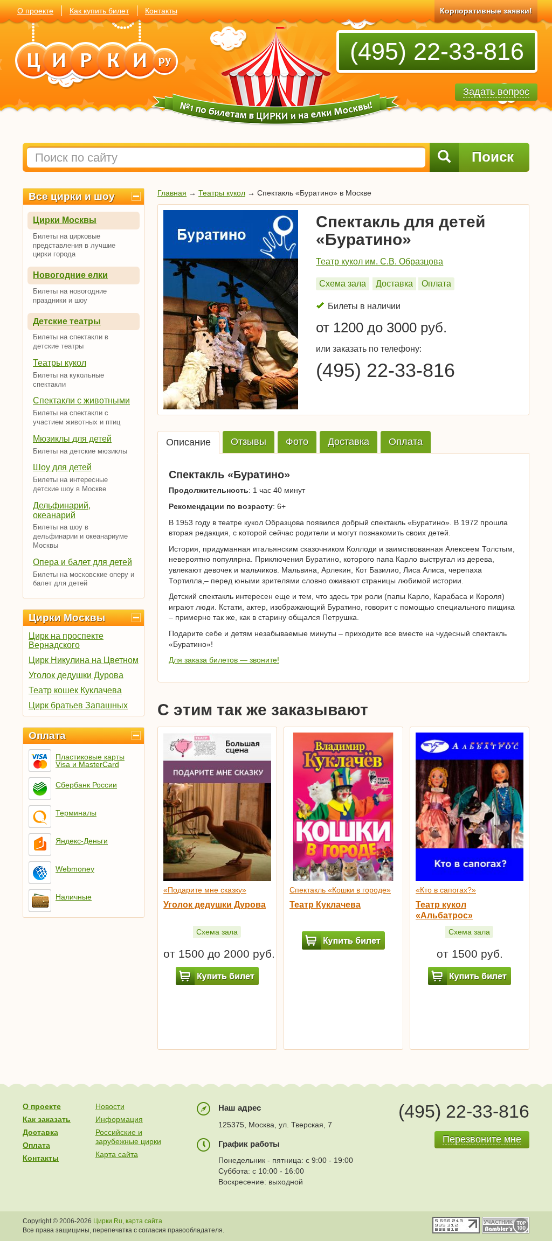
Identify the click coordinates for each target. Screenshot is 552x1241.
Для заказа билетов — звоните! (224, 660)
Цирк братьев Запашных (78, 705)
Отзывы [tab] (248, 441)
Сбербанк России (86, 784)
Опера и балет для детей (82, 562)
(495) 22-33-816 (437, 51)
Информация (119, 1119)
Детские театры (67, 321)
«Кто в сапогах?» (446, 890)
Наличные (74, 897)
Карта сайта (116, 1154)
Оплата (47, 735)
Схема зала (342, 283)
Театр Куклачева (325, 904)
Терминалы (76, 812)
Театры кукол (59, 362)
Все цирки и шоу (72, 196)
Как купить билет (99, 10)
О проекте (35, 10)
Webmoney (75, 868)
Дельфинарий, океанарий (62, 510)
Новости (110, 1106)
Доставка (394, 283)
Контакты (161, 10)
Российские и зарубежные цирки (128, 1137)
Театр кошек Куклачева (75, 690)
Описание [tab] (188, 442)
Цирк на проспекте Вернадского (66, 640)
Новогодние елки (70, 275)
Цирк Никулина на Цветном (84, 660)
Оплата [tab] (406, 441)
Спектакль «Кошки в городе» (340, 890)
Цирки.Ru (107, 1221)
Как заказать (47, 1119)
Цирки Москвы (64, 220)
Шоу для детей (62, 467)
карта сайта (144, 1221)
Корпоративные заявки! (486, 10)
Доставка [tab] (348, 441)
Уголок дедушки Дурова (76, 675)
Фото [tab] (297, 441)
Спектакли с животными (81, 400)
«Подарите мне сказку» (204, 890)
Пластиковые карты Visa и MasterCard (90, 760)
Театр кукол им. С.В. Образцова (379, 261)
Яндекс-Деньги (82, 840)
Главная (172, 193)
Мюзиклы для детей (72, 438)
